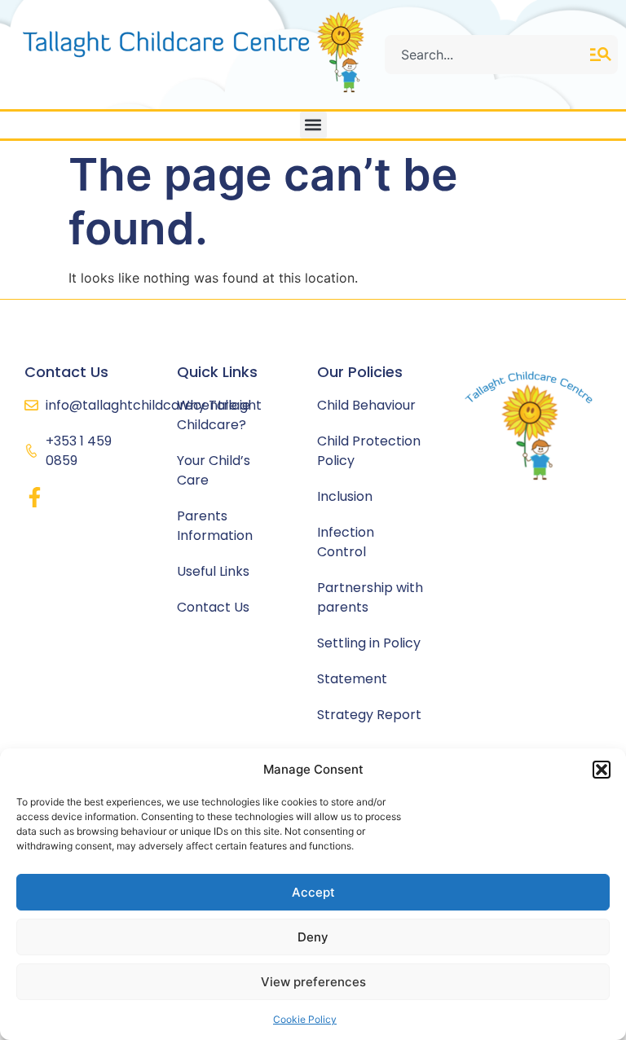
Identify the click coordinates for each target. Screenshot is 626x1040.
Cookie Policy (305, 1019)
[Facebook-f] (34, 497)
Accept (313, 892)
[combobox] (487, 54)
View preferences (313, 982)
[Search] (604, 54)
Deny (313, 937)
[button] (601, 769)
